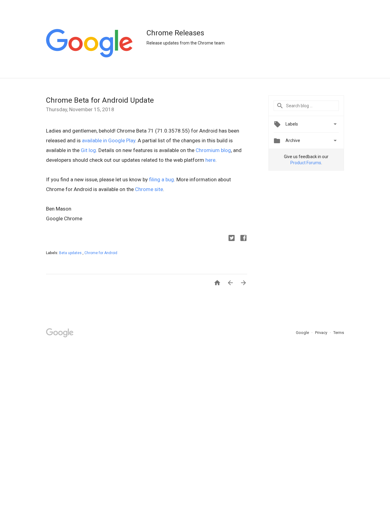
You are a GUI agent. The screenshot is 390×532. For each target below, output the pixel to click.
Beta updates (71, 253)
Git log (88, 150)
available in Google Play (108, 140)
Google (303, 332)
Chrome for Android (100, 253)
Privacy (321, 332)
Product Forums (305, 162)
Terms (338, 332)
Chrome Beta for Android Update (100, 100)
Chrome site (149, 189)
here (210, 160)
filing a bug (161, 179)
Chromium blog (213, 150)
